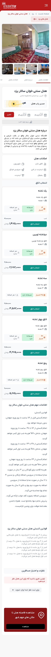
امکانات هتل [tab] (13, 80)
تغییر (9, 114)
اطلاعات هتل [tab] (43, 80)
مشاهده (25, 626)
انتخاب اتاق (34, 224)
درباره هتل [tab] (28, 80)
